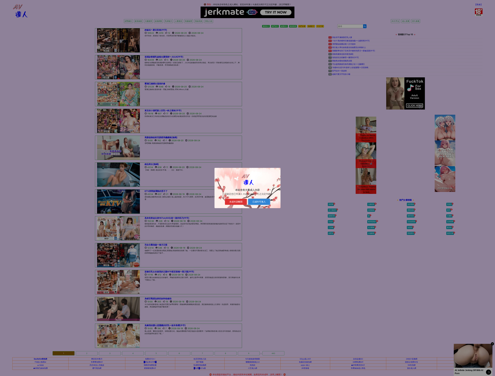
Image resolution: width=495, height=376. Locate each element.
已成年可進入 (259, 201)
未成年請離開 (235, 201)
